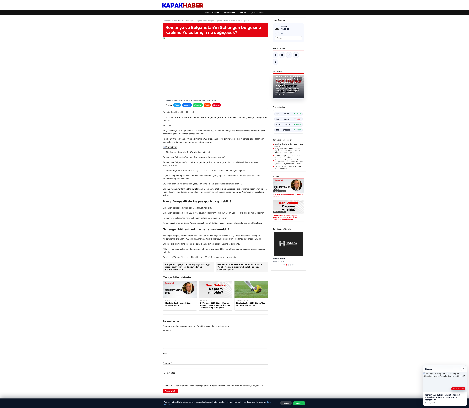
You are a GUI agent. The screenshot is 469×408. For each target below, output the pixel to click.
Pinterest (216, 105)
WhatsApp (197, 105)
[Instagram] (289, 55)
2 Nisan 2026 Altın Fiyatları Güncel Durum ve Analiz (287, 167)
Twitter (177, 105)
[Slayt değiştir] (284, 265)
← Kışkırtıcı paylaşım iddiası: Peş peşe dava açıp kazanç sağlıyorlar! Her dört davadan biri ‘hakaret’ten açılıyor (187, 267)
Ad (165, 353)
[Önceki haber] (295, 79)
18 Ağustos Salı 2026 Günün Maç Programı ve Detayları (287, 156)
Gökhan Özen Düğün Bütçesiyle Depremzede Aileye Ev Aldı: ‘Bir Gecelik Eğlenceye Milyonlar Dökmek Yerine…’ (289, 162)
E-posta (167, 363)
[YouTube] (296, 55)
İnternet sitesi (169, 373)
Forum (243, 12)
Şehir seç (279, 33)
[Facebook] (275, 55)
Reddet (286, 403)
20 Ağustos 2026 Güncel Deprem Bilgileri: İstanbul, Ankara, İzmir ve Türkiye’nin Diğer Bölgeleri (287, 150)
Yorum (167, 330)
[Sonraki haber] (300, 79)
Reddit (207, 105)
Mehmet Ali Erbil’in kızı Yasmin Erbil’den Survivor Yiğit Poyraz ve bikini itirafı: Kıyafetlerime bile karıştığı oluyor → (239, 267)
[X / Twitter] (282, 55)
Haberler (166, 21)
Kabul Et (299, 403)
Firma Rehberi (229, 12)
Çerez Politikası (257, 12)
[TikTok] (275, 62)
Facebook (186, 105)
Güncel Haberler (212, 12)
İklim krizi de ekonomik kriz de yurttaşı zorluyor (288, 145)
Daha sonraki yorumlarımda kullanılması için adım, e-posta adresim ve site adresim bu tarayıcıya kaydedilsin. (213, 385)
